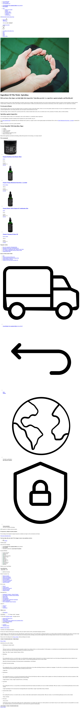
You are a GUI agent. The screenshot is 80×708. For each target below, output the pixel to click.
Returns (6, 10)
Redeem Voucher (6, 590)
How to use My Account (7, 580)
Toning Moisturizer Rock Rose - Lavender (66, 120)
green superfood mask (6, 120)
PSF (3, 255)
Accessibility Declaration (7, 621)
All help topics (8, 14)
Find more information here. (5, 535)
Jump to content (6, 2)
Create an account (6, 24)
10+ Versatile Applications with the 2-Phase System (12, 250)
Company (4, 624)
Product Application (6, 600)
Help (4, 8)
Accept (8, 705)
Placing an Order (6, 575)
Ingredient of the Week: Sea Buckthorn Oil (11, 248)
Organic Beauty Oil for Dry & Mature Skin (11, 258)
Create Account (6, 587)
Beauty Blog (5, 596)
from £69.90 (12, 5)
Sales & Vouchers (6, 582)
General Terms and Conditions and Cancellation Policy (13, 620)
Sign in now (5, 20)
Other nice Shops (6, 625)
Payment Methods (6, 579)
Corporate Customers (7, 581)
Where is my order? (8, 9)
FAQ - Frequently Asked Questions (9, 601)
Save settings (3, 705)
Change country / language (14, 614)
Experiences (5, 607)
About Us (4, 605)
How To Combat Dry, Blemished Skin (10, 247)
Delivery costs (7, 11)
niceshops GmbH (9, 616)
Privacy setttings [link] (6, 622)
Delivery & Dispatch (6, 576)
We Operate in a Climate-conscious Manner (11, 595)
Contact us (7, 13)
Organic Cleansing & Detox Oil (9, 256)
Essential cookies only (14, 705)
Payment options (8, 12)
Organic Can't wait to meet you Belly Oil (10, 260)
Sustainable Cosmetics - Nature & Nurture (10, 594)
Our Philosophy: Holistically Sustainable (10, 599)
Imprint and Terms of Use (7, 618)
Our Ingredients (6, 598)
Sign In (4, 586)
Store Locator (5, 597)
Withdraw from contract (4, 627)
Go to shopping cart (6, 3)
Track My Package (6, 589)
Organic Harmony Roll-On (8, 259)
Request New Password (7, 588)
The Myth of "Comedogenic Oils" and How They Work (13, 249)
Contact (4, 606)
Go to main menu (6, 1)
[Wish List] (4, 26)
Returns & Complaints (7, 577)
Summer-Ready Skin (7, 251)
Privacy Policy (5, 619)
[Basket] (41, 28)
